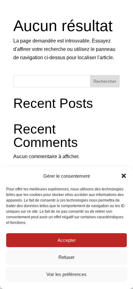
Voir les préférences (66, 274)
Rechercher (104, 81)
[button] (124, 176)
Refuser (66, 257)
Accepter (67, 240)
